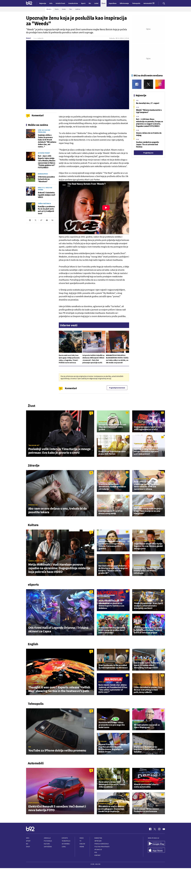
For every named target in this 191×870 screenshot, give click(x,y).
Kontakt (98, 855)
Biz (27, 844)
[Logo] (29, 3)
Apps (101, 719)
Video (82, 838)
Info (27, 838)
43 (33, 130)
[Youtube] (164, 829)
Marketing (98, 838)
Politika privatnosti (102, 847)
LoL (29, 624)
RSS (96, 852)
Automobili (66, 844)
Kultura (47, 844)
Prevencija (33, 505)
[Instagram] (160, 84)
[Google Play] (156, 843)
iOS (29, 747)
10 (33, 188)
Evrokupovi (43, 174)
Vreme (82, 847)
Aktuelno (103, 421)
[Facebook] (136, 84)
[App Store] (156, 850)
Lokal (64, 847)
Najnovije (42, 3)
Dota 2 (136, 600)
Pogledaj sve (148, 153)
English (102, 662)
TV (80, 841)
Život (28, 38)
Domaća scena (104, 598)
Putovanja (48, 841)
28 (33, 204)
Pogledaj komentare (117, 388)
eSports (65, 838)
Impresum (98, 841)
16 (33, 153)
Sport (28, 841)
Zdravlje (47, 838)
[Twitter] (148, 84)
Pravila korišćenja (102, 844)
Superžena (48, 847)
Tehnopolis (66, 841)
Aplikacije (98, 849)
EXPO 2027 (102, 682)
